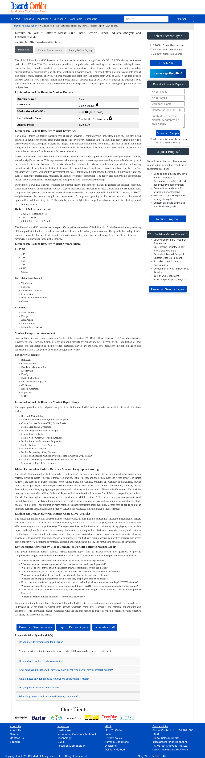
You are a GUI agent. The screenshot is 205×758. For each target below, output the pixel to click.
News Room (75, 18)
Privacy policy (113, 738)
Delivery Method (115, 749)
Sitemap (15, 741)
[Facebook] (157, 756)
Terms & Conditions (117, 741)
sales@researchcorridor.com (169, 741)
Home (15, 19)
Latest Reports (31, 25)
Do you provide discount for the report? (39, 687)
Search (182, 19)
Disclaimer (111, 745)
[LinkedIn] (164, 756)
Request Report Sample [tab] (50, 50)
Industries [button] (43, 18)
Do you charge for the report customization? (41, 661)
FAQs (108, 734)
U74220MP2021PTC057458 (173, 749)
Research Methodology (71, 745)
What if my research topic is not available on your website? (48, 696)
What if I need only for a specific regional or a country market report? (54, 678)
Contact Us (91, 18)
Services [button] (58, 18)
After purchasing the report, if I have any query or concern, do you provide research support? (66, 669)
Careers (14, 734)
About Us (29, 18)
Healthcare (64, 730)
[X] (160, 756)
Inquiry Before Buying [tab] (80, 50)
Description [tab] (24, 49)
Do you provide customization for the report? (41, 642)
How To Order (113, 730)
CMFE (61, 741)
